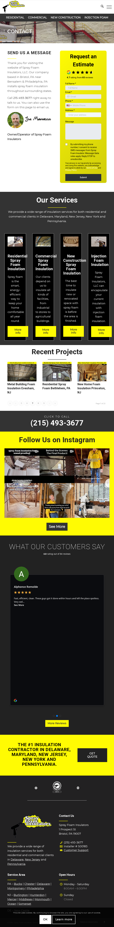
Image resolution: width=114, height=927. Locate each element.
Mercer (12, 899)
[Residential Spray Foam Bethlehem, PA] (57, 371)
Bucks (18, 884)
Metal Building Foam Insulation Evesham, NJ (21, 388)
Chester (29, 884)
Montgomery (16, 888)
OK (45, 919)
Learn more (64, 919)
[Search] (101, 7)
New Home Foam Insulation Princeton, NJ (91, 388)
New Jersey (32, 859)
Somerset (24, 903)
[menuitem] (101, 7)
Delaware (17, 859)
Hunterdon (37, 895)
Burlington (21, 895)
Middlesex (26, 899)
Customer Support (76, 850)
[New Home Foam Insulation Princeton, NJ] (92, 371)
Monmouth (42, 899)
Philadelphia (35, 888)
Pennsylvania (16, 864)
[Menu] (108, 7)
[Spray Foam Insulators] (13, 7)
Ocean (11, 903)
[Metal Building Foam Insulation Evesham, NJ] (22, 371)
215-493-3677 (22, 98)
